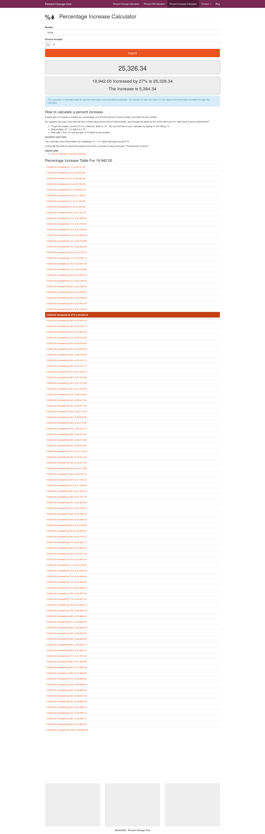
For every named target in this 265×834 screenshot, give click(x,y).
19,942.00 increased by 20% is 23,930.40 (66, 274)
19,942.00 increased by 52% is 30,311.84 (66, 456)
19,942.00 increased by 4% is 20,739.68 (65, 183)
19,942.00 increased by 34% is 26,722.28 (66, 354)
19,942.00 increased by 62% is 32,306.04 (66, 513)
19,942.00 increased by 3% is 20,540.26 (65, 178)
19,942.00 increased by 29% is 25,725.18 (66, 326)
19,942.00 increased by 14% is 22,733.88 (66, 240)
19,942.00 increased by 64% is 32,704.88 (66, 525)
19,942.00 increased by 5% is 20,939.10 (65, 189)
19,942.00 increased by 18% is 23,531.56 (66, 263)
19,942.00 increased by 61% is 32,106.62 (66, 508)
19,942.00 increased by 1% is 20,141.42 (65, 166)
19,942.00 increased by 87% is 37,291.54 (66, 655)
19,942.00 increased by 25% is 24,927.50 (66, 303)
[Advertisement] (132, 758)
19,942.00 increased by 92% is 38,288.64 (66, 684)
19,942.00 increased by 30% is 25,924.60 (66, 331)
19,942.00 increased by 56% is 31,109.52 (66, 479)
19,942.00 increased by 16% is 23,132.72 (66, 252)
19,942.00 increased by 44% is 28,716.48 (66, 411)
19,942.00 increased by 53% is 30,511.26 (66, 462)
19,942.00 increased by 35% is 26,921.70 (66, 360)
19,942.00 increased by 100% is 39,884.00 (67, 729)
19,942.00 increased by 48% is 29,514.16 (66, 434)
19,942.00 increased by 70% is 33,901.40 (66, 559)
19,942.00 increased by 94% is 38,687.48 (66, 695)
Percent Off (154, 3)
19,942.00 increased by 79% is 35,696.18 (66, 610)
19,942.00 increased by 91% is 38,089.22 (66, 678)
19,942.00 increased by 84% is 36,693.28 (66, 638)
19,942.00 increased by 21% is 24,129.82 (66, 280)
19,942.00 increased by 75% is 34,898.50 (66, 587)
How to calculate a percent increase (68, 153)
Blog (218, 3)
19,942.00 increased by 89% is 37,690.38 (66, 667)
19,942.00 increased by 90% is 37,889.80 (66, 672)
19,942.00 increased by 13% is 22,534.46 (66, 235)
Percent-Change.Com (58, 4)
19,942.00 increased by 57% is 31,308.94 (66, 485)
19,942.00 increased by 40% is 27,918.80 (66, 388)
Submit (132, 53)
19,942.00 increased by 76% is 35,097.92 (66, 593)
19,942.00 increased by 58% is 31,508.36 (66, 491)
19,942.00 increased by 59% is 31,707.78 (66, 496)
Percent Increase (183, 3)
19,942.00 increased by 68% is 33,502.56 (66, 547)
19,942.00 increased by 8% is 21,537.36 (65, 206)
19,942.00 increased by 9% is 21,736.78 (65, 212)
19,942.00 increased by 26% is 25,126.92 (66, 309)
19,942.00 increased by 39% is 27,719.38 (66, 382)
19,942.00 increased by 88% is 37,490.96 (66, 661)
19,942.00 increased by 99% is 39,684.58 (66, 724)
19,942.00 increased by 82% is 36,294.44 (66, 627)
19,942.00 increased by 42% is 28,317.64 (66, 400)
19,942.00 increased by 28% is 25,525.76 (66, 320)
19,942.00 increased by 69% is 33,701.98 (66, 553)
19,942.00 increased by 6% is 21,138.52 (65, 195)
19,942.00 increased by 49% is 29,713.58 (66, 439)
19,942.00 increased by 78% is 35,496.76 (66, 604)
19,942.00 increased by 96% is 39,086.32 (66, 707)
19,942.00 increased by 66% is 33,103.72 (66, 536)
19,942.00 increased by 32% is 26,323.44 (66, 343)
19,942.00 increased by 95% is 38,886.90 (66, 701)
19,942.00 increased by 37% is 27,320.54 (66, 371)
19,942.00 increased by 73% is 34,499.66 (66, 576)
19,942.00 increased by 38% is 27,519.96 (66, 377)
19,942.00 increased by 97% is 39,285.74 (66, 712)
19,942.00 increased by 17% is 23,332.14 (66, 257)
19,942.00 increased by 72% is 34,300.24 (66, 570)
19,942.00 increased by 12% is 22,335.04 (66, 229)
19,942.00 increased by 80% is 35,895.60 (66, 616)
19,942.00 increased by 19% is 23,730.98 (66, 269)
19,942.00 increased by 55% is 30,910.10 (66, 473)
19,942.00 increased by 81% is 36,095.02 (66, 621)
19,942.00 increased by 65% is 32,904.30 (66, 530)
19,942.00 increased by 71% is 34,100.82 (66, 564)
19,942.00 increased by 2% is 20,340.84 (65, 172)
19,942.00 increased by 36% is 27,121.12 (66, 365)
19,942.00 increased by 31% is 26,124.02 (66, 337)
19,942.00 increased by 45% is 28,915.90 (66, 417)
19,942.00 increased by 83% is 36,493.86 (66, 633)
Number (49, 27)
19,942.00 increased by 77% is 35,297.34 (66, 599)
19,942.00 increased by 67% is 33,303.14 (66, 542)
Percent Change (126, 3)
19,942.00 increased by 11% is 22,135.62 (66, 223)
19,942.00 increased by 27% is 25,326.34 (67, 314)
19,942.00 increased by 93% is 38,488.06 (66, 690)
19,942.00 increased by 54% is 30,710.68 (66, 468)
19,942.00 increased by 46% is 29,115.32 (66, 422)
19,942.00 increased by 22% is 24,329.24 (66, 286)
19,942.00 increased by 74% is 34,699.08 (66, 582)
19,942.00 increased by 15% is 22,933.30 (66, 246)
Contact (205, 3)
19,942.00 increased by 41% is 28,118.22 (66, 394)
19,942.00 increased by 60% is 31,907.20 (66, 502)
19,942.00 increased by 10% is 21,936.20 (66, 218)
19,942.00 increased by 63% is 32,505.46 (66, 519)
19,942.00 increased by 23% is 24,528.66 (66, 292)
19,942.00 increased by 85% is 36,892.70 (66, 644)
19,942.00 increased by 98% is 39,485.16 (66, 718)
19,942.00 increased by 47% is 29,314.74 (66, 428)
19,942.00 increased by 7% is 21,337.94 (65, 201)
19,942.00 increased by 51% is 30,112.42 (66, 451)
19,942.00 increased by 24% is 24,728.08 (66, 297)
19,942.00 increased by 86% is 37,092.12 (66, 650)
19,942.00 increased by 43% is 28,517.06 (66, 405)
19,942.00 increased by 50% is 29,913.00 (66, 445)
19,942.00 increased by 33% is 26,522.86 (66, 348)
